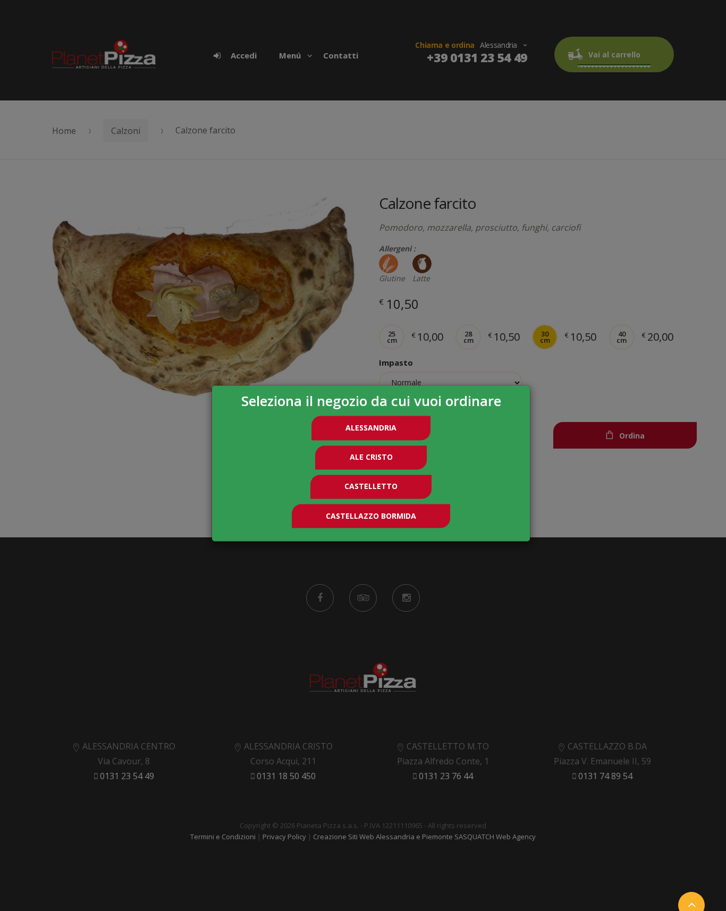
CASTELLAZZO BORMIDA (371, 516)
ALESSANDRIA (370, 428)
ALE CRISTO (371, 457)
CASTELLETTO (371, 487)
